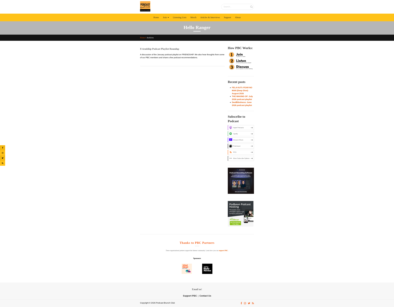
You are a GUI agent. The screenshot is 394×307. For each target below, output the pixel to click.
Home (156, 17)
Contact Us (205, 296)
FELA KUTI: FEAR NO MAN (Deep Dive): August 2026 (242, 90)
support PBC (223, 250)
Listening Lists (179, 17)
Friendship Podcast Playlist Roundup (159, 49)
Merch (193, 17)
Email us (196, 289)
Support (227, 17)
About (238, 17)
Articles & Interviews (210, 17)
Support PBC (190, 296)
